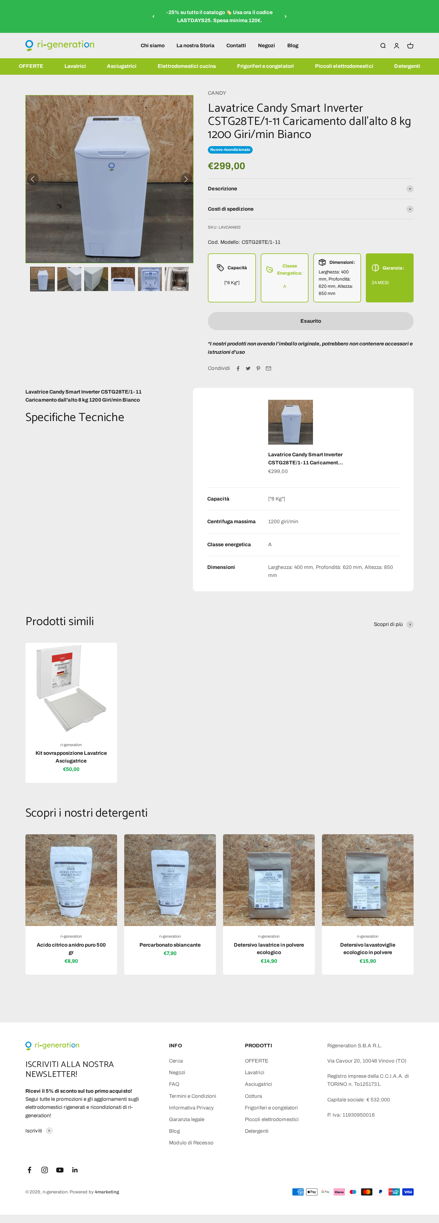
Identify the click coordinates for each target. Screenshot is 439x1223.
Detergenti (407, 66)
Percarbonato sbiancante (170, 945)
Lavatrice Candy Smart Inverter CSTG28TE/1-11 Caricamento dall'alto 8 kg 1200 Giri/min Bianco (305, 459)
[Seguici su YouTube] (60, 1170)
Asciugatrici (121, 66)
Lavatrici (75, 66)
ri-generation (71, 745)
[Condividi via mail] (268, 368)
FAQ (174, 1084)
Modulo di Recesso (191, 1143)
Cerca (175, 1061)
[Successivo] (286, 16)
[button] (42, 279)
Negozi (266, 45)
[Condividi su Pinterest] (258, 368)
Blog (292, 45)
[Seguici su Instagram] (45, 1170)
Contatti (236, 45)
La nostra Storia (195, 45)
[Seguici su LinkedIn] (75, 1170)
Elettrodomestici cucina (187, 66)
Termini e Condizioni (192, 1096)
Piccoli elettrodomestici (344, 66)
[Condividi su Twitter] (248, 368)
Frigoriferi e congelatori (265, 66)
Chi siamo (153, 45)
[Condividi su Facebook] (238, 368)
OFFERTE (31, 66)
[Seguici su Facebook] (29, 1170)
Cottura (253, 1096)
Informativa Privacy (191, 1108)
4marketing (107, 1192)
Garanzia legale (186, 1119)
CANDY (217, 93)
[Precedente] (153, 16)
